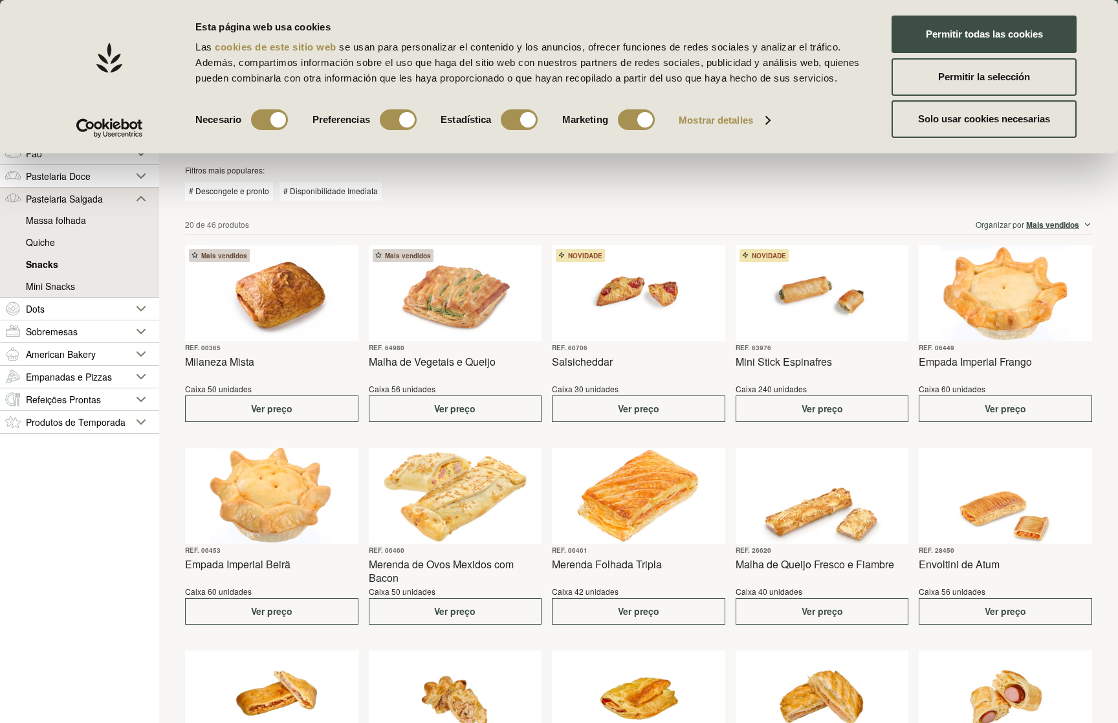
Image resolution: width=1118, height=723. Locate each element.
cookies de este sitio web (277, 46)
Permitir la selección (984, 76)
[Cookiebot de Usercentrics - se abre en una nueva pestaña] (109, 128)
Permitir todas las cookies (984, 33)
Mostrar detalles (716, 120)
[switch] (398, 119)
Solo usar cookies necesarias (984, 118)
